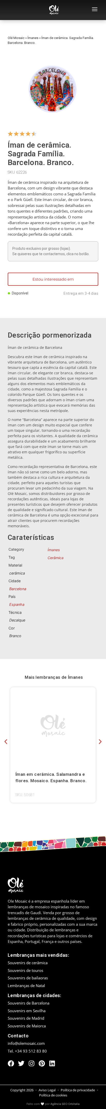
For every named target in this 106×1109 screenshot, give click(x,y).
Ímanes (33, 38)
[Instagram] (31, 1063)
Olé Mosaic (16, 38)
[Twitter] (21, 1063)
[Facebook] (11, 1063)
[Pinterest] (42, 1063)
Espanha (16, 604)
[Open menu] (94, 10)
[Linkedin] (52, 1063)
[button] (6, 741)
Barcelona (17, 589)
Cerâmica (56, 558)
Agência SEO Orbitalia (65, 1104)
